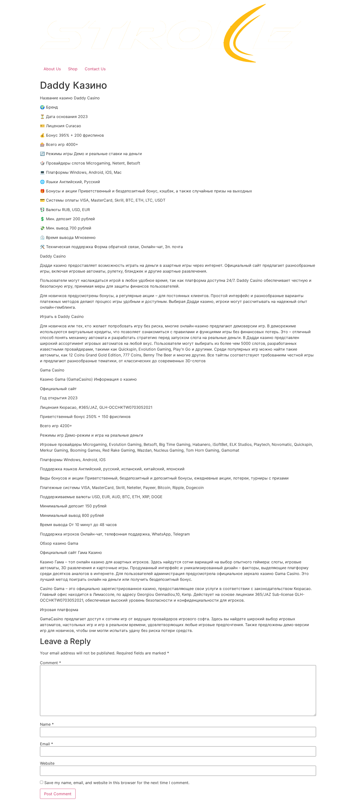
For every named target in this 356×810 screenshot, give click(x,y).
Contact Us (95, 68)
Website (47, 763)
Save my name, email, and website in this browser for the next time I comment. (116, 783)
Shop (72, 68)
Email (46, 744)
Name (47, 724)
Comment (50, 663)
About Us (52, 68)
